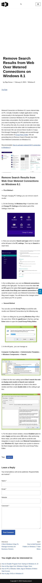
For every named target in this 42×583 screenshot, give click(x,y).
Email (4, 489)
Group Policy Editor (21, 135)
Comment (5, 506)
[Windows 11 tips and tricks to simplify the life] (5, 4)
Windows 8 (31, 82)
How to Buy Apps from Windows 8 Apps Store (17, 566)
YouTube (4, 90)
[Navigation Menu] (38, 4)
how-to (9, 457)
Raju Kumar (9, 82)
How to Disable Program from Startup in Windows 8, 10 (20, 564)
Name (4, 481)
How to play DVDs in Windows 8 (12, 573)
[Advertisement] (21, 34)
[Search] (21, 4)
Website (4, 497)
